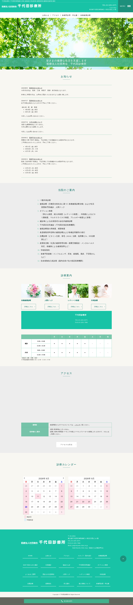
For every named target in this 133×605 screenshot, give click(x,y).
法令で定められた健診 (30, 565)
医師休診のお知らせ (35, 88)
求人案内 (66, 583)
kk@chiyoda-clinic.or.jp (80, 548)
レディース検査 (85, 574)
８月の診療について (35, 122)
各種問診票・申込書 (69, 15)
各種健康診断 (85, 15)
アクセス (55, 15)
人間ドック (66, 574)
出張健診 (48, 565)
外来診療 (103, 574)
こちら (77, 425)
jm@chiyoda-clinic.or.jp (80, 545)
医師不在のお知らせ (35, 137)
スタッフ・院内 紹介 (84, 555)
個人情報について (84, 583)
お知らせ (45, 15)
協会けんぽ (66, 565)
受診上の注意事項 (48, 574)
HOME (30, 555)
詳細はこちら (28, 306)
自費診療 (30, 583)
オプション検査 (103, 565)
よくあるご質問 (30, 574)
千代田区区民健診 (84, 565)
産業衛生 (48, 583)
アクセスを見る (66, 444)
